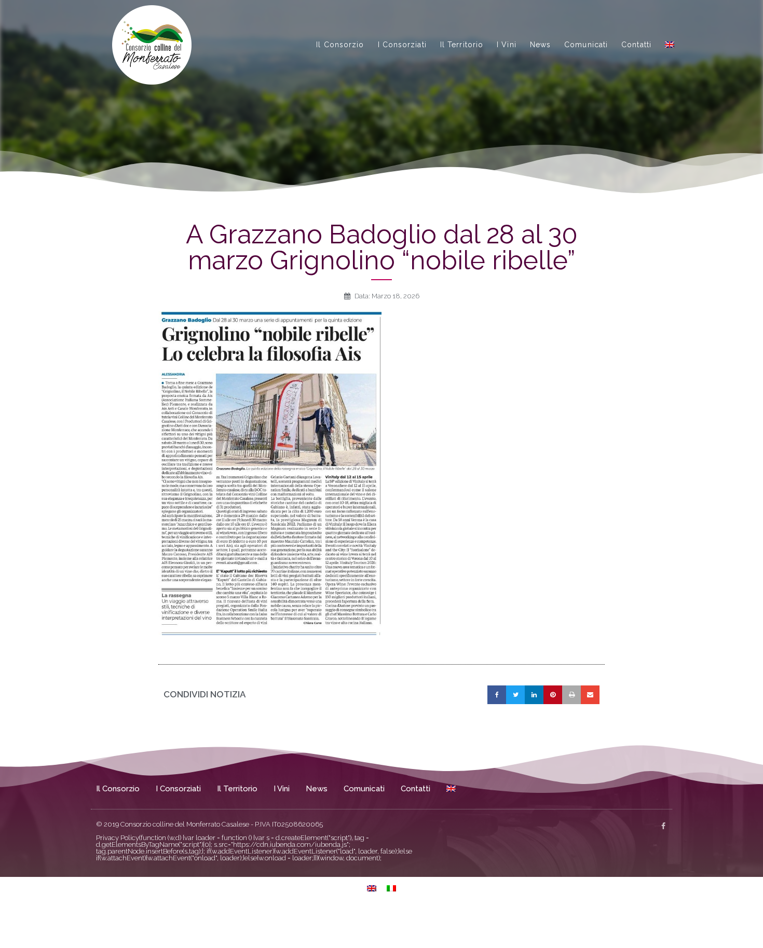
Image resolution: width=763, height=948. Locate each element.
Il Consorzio (340, 44)
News (540, 44)
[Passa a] (669, 44)
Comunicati (586, 44)
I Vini (506, 44)
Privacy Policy (117, 838)
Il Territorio (461, 44)
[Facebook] (663, 826)
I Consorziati (402, 44)
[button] (496, 694)
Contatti (636, 44)
